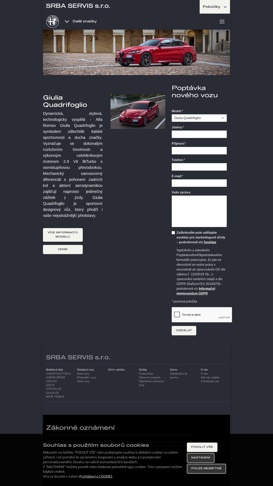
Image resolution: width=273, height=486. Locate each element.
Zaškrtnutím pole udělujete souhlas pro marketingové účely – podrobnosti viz (200, 237)
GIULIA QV (52, 392)
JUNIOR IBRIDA (55, 377)
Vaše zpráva (181, 192)
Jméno (177, 127)
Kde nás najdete (210, 377)
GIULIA (50, 385)
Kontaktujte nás (210, 381)
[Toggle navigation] (222, 22)
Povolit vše (202, 447)
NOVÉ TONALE (55, 396)
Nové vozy (83, 373)
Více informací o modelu (63, 234)
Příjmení (178, 143)
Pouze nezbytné (206, 468)
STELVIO (51, 381)
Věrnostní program (149, 377)
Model (176, 111)
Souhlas (210, 242)
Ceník (63, 249)
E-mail (176, 176)
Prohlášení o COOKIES (95, 476)
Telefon (177, 160)
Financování (146, 373)
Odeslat (184, 330)
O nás (204, 373)
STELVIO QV (54, 388)
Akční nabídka (116, 369)
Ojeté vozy (83, 381)
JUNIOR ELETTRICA (58, 373)
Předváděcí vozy (87, 377)
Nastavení (200, 457)
